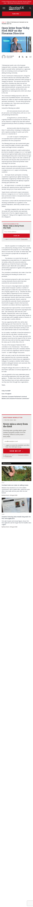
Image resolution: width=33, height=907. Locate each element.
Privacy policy (24, 239)
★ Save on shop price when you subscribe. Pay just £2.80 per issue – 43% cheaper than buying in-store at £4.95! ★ (16, 2)
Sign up (16, 235)
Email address (16, 441)
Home (3, 22)
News (3, 482)
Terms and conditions (23, 455)
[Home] (16, 8)
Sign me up (16, 451)
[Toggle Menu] (4, 8)
